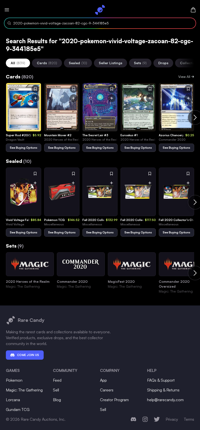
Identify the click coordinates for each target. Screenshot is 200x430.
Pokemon (14, 380)
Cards (47, 63)
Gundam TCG (18, 409)
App (103, 380)
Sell (56, 390)
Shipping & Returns (163, 390)
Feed (57, 380)
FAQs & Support (161, 380)
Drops (163, 63)
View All (184, 76)
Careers (106, 390)
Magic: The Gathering (24, 390)
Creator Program (114, 399)
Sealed (78, 63)
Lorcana (13, 399)
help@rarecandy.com (165, 399)
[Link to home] (100, 10)
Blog (57, 399)
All (18, 63)
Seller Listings (110, 63)
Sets (140, 63)
